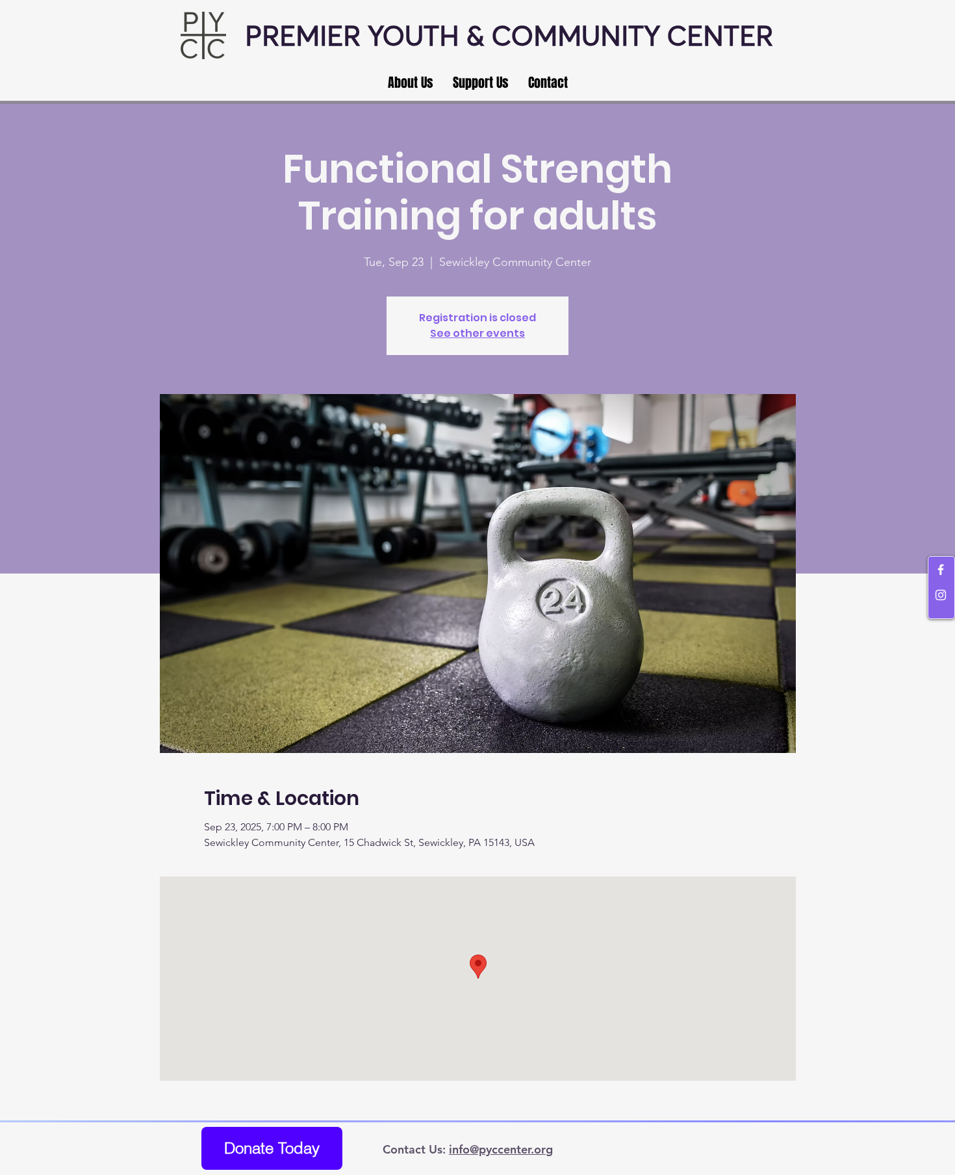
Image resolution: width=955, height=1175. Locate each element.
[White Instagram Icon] (941, 595)
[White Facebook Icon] (941, 569)
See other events (477, 333)
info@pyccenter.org (501, 1149)
